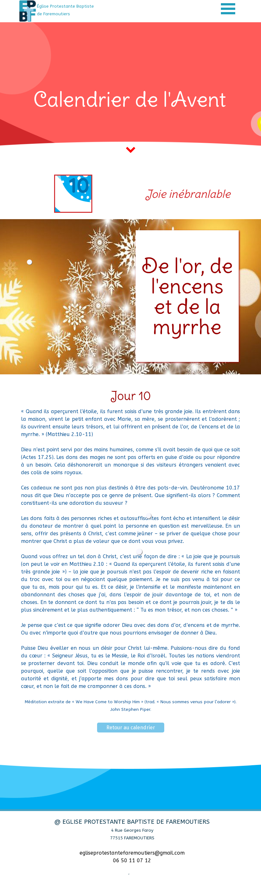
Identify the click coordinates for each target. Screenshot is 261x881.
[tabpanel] (71, 9)
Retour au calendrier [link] (130, 728)
